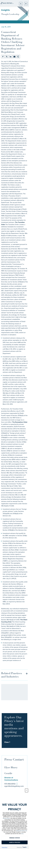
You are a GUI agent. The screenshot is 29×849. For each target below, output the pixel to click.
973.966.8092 (10, 783)
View (7, 742)
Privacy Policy (6, 818)
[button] (26, 790)
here (22, 833)
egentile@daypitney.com (14, 786)
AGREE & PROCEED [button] (14, 842)
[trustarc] (24, 847)
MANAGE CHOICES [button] (14, 838)
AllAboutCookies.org (21, 830)
